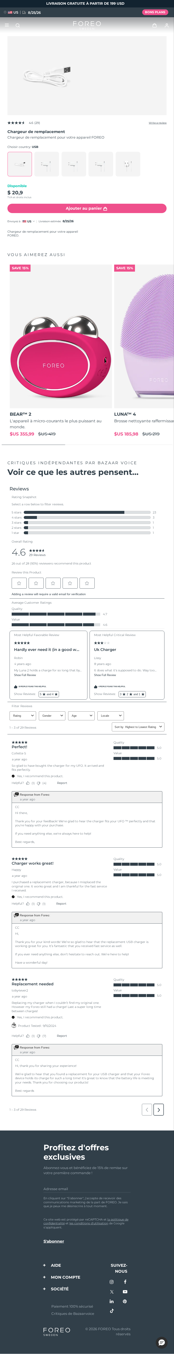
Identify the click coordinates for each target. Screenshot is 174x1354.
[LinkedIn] (112, 1302)
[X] (112, 1292)
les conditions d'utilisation (88, 1223)
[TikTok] (112, 1311)
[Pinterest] (125, 1302)
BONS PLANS (155, 12)
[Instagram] (112, 1282)
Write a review (158, 122)
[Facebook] (125, 1282)
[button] (162, 1343)
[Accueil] (87, 25)
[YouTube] (125, 1292)
